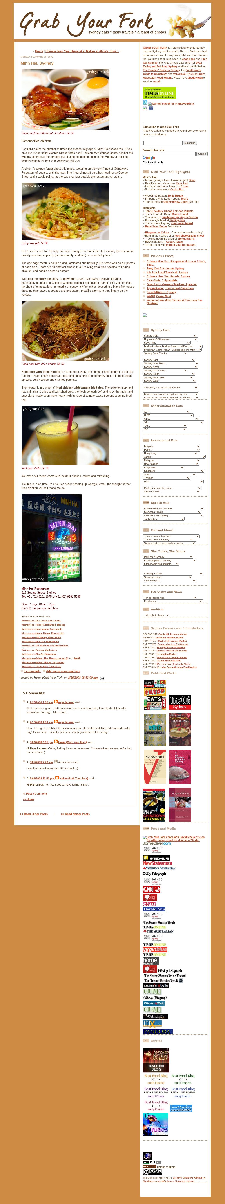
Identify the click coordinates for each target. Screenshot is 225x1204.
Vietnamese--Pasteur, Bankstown (39, 650)
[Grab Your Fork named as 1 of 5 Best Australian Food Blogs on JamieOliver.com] (157, 843)
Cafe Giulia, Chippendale (162, 280)
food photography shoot (189, 235)
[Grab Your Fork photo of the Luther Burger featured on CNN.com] (151, 892)
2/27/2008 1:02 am (41, 702)
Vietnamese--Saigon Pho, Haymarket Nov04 (45, 658)
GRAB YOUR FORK (155, 47)
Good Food (188, 59)
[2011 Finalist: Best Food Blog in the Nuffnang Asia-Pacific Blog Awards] (156, 1071)
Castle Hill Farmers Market (172, 634)
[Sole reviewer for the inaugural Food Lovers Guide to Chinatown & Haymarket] (154, 820)
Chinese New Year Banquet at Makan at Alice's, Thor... (82, 51)
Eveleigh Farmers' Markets (171, 647)
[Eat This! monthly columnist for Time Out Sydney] (180, 708)
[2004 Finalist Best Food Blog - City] (156, 1111)
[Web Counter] (150, 1150)
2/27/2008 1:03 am (41, 722)
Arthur (185, 186)
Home (39, 51)
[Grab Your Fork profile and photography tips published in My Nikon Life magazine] (156, 859)
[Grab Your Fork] (112, 40)
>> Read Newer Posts (75, 814)
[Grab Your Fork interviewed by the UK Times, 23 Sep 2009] (154, 927)
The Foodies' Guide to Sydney (161, 70)
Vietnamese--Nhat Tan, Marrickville (40, 641)
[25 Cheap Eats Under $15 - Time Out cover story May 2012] (155, 708)
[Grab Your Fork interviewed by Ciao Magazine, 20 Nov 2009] (149, 905)
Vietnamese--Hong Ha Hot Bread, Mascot (43, 625)
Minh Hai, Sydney (37, 63)
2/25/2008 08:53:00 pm (83, 677)
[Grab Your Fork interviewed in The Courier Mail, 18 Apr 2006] (154, 1005)
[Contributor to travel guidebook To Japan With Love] (180, 820)
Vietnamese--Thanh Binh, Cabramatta (41, 666)
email (156, 81)
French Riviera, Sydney (161, 292)
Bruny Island (180, 214)
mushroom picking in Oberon (180, 217)
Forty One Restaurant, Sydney (166, 268)
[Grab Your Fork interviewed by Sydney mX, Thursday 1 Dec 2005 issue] (152, 1027)
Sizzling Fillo (177, 220)
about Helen (195, 77)
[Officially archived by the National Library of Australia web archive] (158, 1032)
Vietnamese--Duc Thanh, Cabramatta (41, 620)
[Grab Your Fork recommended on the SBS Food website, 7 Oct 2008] (150, 972)
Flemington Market (166, 654)
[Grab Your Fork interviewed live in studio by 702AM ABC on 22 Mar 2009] (153, 941)
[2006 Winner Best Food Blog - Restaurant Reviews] (156, 1098)
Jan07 (77, 658)
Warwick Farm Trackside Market (174, 664)
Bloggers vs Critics (157, 232)
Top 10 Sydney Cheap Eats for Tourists (169, 211)
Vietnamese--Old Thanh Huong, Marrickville (45, 645)
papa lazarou (66, 702)
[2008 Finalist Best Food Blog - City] (156, 1084)
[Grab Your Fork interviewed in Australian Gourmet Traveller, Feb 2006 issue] (152, 1012)
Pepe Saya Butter (156, 226)
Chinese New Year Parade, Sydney (168, 276)
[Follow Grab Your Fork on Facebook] (151, 115)
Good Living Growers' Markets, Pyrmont (172, 284)
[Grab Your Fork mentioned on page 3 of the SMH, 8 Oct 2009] (159, 924)
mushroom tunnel (182, 223)
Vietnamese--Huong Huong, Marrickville (43, 633)
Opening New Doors (175, 201)
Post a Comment (36, 793)
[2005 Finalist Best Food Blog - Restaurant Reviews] (183, 1098)
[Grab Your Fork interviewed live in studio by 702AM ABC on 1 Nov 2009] (153, 919)
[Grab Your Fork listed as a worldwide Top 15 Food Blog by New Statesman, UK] (157, 864)
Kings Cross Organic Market (172, 657)
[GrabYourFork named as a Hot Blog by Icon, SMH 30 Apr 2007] (163, 981)
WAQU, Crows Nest (159, 296)
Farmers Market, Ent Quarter (173, 644)
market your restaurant (180, 244)
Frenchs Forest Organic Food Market (177, 667)
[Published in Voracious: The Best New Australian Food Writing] (155, 782)
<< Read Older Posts (33, 814)
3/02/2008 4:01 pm (41, 742)
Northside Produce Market (169, 637)
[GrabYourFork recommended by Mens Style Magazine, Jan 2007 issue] (156, 987)
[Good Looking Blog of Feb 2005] (181, 1111)
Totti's (184, 198)
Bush (192, 180)
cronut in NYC (186, 238)
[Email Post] (101, 677)
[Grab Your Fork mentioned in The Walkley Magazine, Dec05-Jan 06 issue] (155, 1018)
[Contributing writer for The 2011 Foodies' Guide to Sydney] (180, 782)
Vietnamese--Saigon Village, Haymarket (43, 662)
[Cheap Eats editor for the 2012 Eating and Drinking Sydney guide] (155, 745)
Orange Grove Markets (169, 660)
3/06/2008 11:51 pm (42, 778)
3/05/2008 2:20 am (41, 762)
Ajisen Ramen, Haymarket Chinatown (170, 288)
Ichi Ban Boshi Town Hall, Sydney (167, 272)
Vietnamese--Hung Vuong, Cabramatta (42, 629)
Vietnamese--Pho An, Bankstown (39, 654)
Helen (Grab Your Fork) (72, 742)
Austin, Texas (174, 241)
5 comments (32, 671)
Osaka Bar (177, 189)
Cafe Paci (182, 183)
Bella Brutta (175, 195)
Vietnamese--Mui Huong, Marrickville (41, 637)
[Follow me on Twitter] (145, 103)
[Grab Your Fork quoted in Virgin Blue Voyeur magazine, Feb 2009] (155, 951)
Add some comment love (63, 671)
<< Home (28, 799)
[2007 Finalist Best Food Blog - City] (183, 1084)
